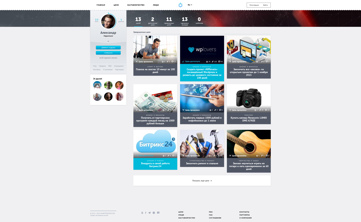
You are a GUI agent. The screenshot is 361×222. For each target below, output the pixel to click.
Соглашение (215, 218)
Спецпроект (119, 66)
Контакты (97, 69)
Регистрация (254, 5)
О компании (108, 69)
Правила (102, 66)
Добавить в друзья (108, 47)
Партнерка (119, 69)
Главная (101, 5)
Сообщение (108, 53)
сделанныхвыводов (185, 21)
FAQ (94, 66)
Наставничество (136, 5)
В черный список (109, 57)
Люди (156, 5)
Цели (116, 5)
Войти (265, 5)
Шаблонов (199, 20)
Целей (138, 20)
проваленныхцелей (169, 21)
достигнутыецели (152, 21)
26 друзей (97, 78)
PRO (110, 66)
